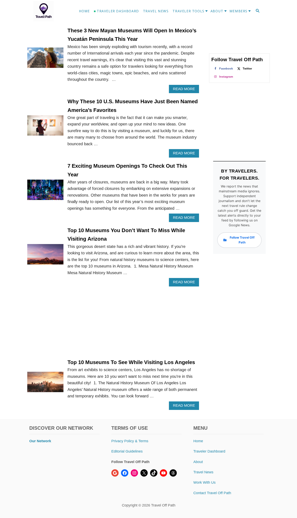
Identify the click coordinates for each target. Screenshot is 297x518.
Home (198, 441)
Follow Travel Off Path (242, 240)
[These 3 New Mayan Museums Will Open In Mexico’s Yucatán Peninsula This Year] (45, 59)
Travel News (203, 472)
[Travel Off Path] (48, 11)
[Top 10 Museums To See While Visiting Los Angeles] (45, 384)
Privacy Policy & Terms (129, 441)
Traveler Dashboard (209, 451)
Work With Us (204, 482)
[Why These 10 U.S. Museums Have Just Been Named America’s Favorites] (45, 127)
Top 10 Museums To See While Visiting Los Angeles (131, 362)
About (198, 462)
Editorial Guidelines (127, 451)
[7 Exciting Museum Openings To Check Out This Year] (45, 192)
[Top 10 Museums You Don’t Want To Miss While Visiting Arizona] (45, 256)
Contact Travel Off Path (212, 493)
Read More (185, 90)
